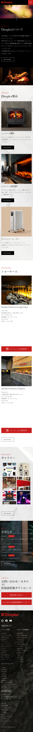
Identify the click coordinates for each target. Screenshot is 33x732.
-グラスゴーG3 (5, 637)
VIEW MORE (7, 59)
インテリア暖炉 (5, 629)
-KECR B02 (4, 669)
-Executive (19, 653)
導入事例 (3, 703)
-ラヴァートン (4, 659)
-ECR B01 (3, 667)
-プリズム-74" (20, 661)
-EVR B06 (3, 680)
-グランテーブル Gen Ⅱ (23, 650)
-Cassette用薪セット (22, 644)
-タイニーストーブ (5, 644)
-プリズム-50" (20, 659)
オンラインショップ (6, 721)
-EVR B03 (3, 674)
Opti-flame (4, 640)
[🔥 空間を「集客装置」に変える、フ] (23, 497)
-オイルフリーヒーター (7, 682)
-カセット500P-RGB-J (22, 635)
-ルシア (3, 653)
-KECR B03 (4, 672)
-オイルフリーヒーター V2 (7, 685)
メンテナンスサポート (6, 707)
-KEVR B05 (4, 678)
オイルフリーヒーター (7, 663)
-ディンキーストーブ (6, 646)
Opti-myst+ (20, 648)
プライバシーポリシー (6, 716)
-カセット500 (20, 640)
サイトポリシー (5, 718)
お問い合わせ (4, 710)
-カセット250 (20, 642)
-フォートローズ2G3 (6, 635)
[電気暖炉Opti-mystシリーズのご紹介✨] (9, 497)
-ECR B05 (3, 676)
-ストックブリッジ (5, 655)
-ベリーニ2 (4, 657)
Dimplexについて (5, 694)
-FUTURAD (4, 687)
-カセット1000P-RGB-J (22, 637)
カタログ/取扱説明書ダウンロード (10, 697)
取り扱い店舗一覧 (6, 699)
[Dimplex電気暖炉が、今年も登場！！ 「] (9, 483)
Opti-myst (3, 633)
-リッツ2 (3, 648)
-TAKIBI (19, 655)
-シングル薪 (20, 646)
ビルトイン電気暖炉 (23, 629)
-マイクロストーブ (5, 642)
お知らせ (3, 714)
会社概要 (3, 712)
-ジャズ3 (3, 650)
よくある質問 (4, 705)
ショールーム (4, 701)
